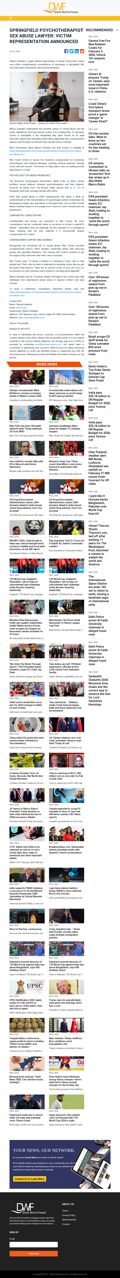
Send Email (21, 307)
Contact (66, 1224)
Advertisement (69, 1219)
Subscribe (34, 1253)
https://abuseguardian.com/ (31, 317)
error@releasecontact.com (48, 344)
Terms (65, 1210)
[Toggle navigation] (10, 18)
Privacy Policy (68, 1215)
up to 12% (75, 187)
